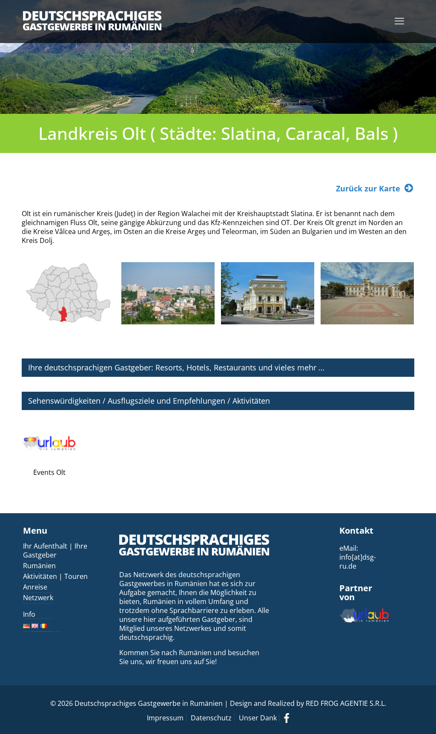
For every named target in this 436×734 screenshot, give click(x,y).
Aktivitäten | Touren (55, 576)
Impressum (165, 717)
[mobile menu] (399, 20)
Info (29, 614)
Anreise (35, 587)
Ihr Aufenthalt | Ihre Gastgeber (55, 550)
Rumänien (39, 565)
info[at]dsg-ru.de (357, 561)
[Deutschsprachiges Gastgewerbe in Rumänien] (92, 20)
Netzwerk (38, 597)
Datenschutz (211, 717)
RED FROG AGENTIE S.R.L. (346, 703)
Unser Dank (258, 717)
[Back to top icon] (395, 716)
